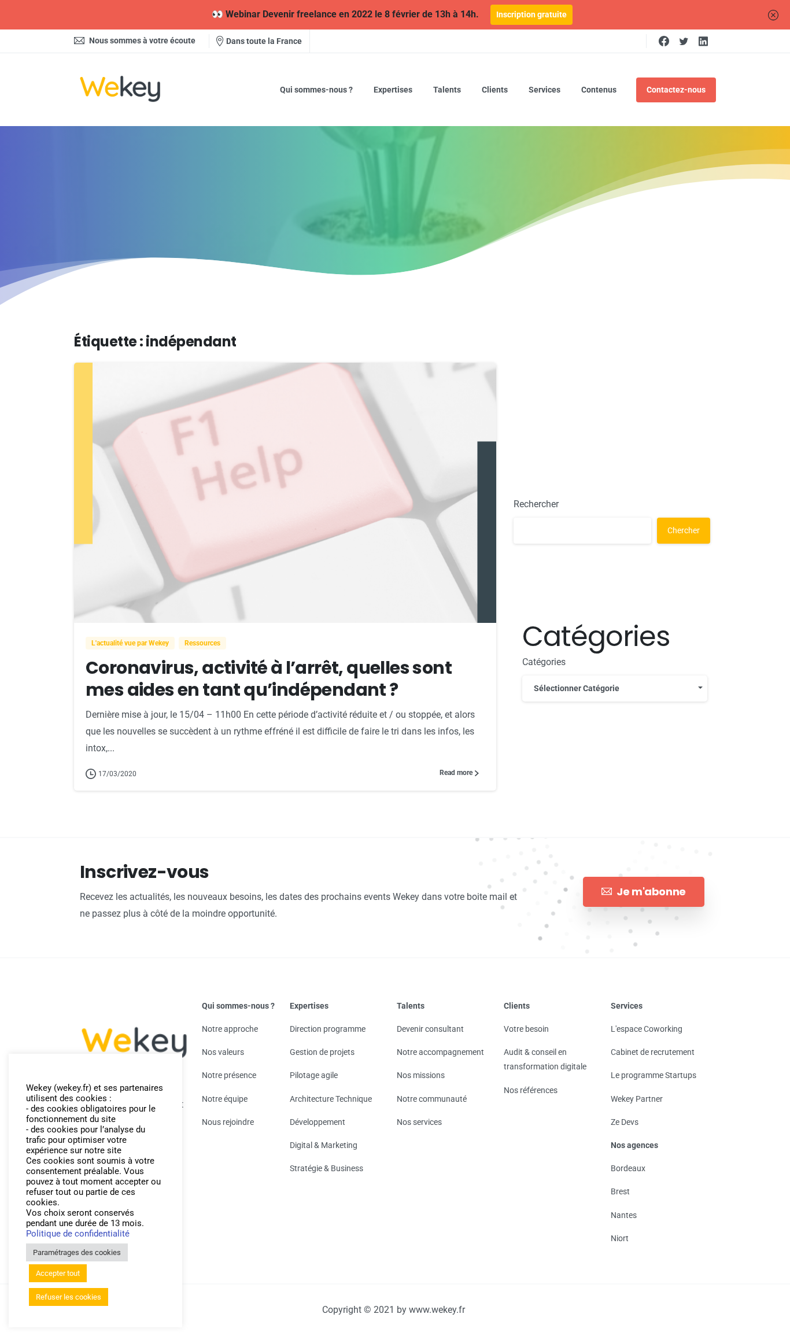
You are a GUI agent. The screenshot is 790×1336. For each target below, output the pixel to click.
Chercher (683, 530)
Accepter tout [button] (58, 1273)
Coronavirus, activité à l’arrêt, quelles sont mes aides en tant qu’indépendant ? (269, 678)
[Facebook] (664, 41)
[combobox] (614, 689)
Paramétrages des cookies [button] (77, 1252)
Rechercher (536, 504)
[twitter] (683, 41)
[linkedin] (703, 41)
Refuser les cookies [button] (68, 1297)
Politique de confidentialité (78, 1233)
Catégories (544, 661)
